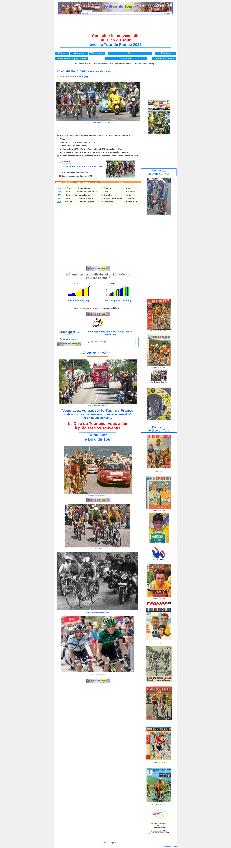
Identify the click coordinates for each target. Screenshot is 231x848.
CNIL (165, 831)
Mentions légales (109, 843)
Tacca (87, 188)
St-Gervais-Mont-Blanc (114, 198)
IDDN (167, 833)
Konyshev (89, 202)
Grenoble (130, 192)
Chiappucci (90, 198)
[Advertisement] (116, 21)
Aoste (129, 188)
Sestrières (130, 198)
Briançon (108, 188)
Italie (111, 136)
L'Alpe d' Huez (132, 202)
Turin (106, 192)
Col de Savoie (66, 136)
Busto (87, 195)
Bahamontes (91, 192)
